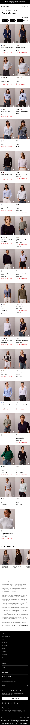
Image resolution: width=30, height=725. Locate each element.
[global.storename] (5, 6)
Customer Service (6, 636)
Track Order (4, 645)
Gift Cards (4, 667)
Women (12, 2)
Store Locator (5, 672)
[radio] (1, 45)
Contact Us (4, 642)
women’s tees (25, 625)
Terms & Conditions (16, 713)
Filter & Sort (25, 17)
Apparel (7, 10)
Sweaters (15, 10)
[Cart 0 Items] (25, 6)
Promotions (4, 663)
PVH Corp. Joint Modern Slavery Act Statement (11, 710)
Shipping (4, 651)
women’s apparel (11, 624)
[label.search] (22, 6)
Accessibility (4, 654)
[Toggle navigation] (28, 6)
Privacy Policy (18, 723)
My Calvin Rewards (6, 676)
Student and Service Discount (9, 681)
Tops (11, 10)
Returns (3, 648)
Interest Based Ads (10, 711)
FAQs (3, 639)
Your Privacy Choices (6, 723)
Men (15, 2)
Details (18, 2)
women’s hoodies (16, 625)
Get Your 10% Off (15, 698)
